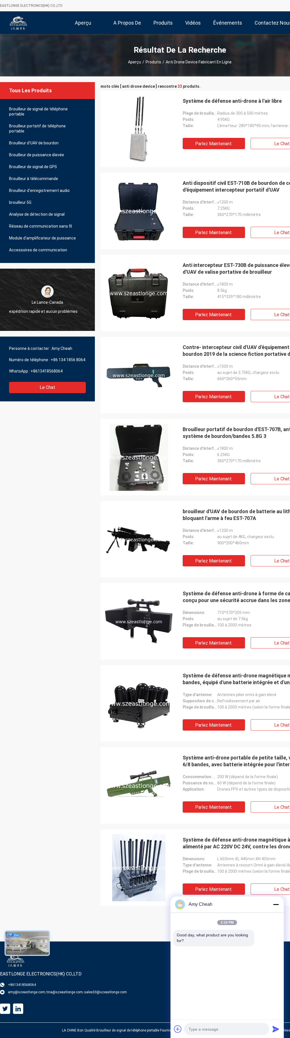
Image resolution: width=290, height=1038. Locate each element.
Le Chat (47, 387)
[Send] (275, 1029)
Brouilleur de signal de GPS (33, 166)
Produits (153, 62)
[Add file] (178, 1029)
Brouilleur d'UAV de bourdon (34, 143)
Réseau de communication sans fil (40, 226)
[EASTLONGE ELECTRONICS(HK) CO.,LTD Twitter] (5, 1009)
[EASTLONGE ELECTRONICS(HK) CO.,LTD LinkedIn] (18, 1009)
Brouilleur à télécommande (33, 178)
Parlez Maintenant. (214, 143)
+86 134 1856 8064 (68, 360)
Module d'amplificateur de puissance (42, 238)
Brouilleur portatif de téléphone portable (37, 128)
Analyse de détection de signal (37, 214)
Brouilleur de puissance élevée (36, 155)
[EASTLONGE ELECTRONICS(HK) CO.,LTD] (18, 22)
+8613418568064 (47, 371)
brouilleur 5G (20, 202)
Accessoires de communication (38, 250)
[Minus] (275, 904)
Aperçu (134, 62)
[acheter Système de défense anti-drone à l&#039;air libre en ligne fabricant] (138, 129)
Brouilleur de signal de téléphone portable (38, 111)
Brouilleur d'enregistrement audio (39, 190)
